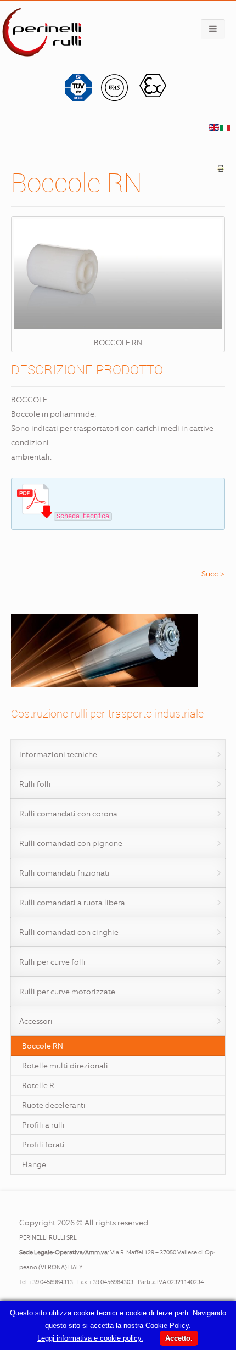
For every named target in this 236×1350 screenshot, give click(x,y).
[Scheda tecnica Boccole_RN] (34, 515)
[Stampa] (220, 170)
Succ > (213, 574)
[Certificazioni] (118, 98)
